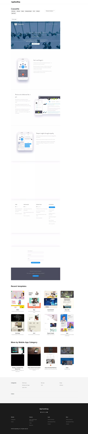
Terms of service (51, 419)
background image (28, 11)
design (22, 11)
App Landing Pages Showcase (33, 420)
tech (34, 11)
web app (18, 11)
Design (61, 382)
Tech (42, 385)
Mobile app (24, 382)
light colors (13, 13)
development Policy (51, 421)
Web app (42, 382)
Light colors (24, 387)
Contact (49, 424)
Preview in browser (49, 10)
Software (61, 385)
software (37, 11)
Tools (30, 422)
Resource (31, 425)
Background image (25, 385)
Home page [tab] (14, 19)
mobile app (13, 11)
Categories (13, 419)
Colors (12, 421)
